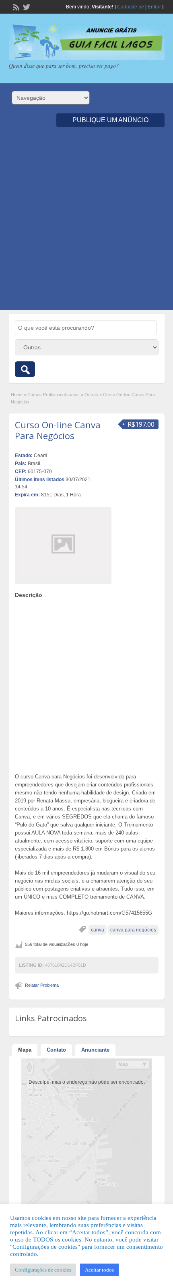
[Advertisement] (86, 224)
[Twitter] (26, 6)
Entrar (154, 7)
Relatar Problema (42, 985)
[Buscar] (25, 369)
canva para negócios (133, 930)
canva (97, 930)
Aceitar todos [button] (99, 1270)
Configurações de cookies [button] (43, 1270)
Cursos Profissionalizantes (53, 394)
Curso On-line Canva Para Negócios (58, 430)
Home (17, 394)
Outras (91, 394)
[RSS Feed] (15, 6)
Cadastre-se (130, 7)
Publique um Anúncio (110, 120)
